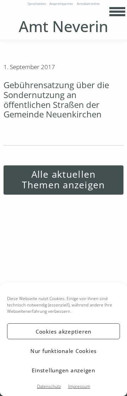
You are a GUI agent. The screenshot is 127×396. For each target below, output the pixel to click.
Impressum (79, 386)
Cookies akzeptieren (63, 331)
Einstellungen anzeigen (63, 370)
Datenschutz (49, 386)
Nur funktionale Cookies (63, 350)
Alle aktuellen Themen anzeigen (63, 179)
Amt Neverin (63, 26)
